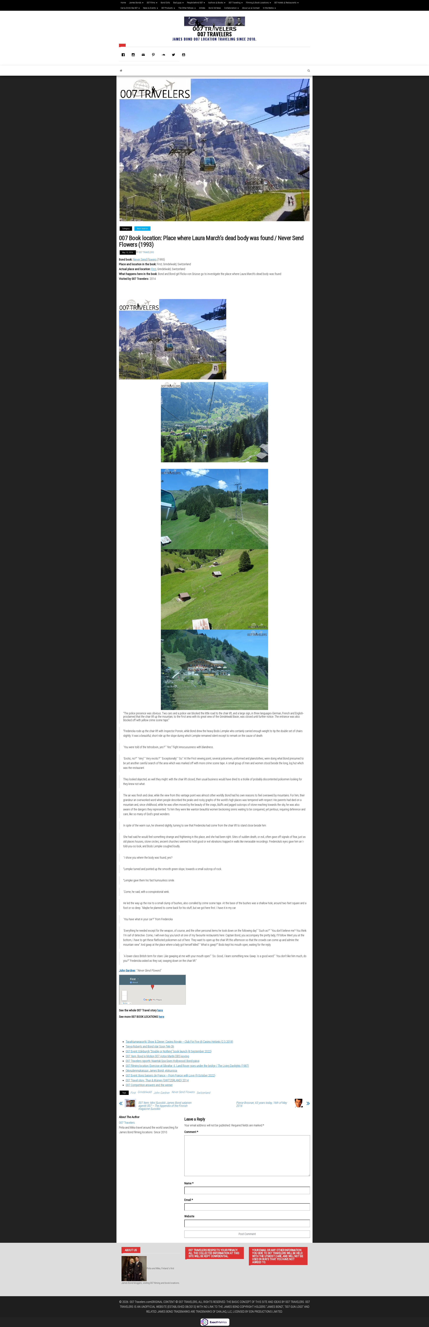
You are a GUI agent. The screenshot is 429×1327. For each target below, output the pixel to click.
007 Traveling (235, 2)
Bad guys (177, 2)
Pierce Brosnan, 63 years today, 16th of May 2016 (261, 1104)
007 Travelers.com (140, 1302)
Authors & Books (216, 2)
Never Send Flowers (145, 259)
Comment (191, 1132)
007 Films (151, 2)
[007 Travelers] (121, 71)
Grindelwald (144, 1092)
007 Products (167, 8)
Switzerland (203, 1092)
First (153, 269)
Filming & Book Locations (257, 2)
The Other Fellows (186, 8)
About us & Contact (251, 8)
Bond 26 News (215, 8)
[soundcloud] (164, 55)
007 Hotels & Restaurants (285, 2)
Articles (202, 8)
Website (189, 1216)
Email (188, 1200)
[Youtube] (184, 55)
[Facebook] (124, 55)
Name (189, 1183)
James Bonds (135, 2)
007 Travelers (214, 34)
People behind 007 (195, 2)
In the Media (268, 8)
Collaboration (230, 8)
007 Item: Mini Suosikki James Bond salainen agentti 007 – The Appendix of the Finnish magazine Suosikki (164, 1105)
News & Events (149, 8)
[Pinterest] (154, 55)
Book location (142, 228)
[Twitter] (174, 55)
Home (123, 2)
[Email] (144, 55)
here (160, 1010)
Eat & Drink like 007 (129, 8)
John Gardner (127, 970)
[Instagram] (134, 55)
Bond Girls (165, 2)
